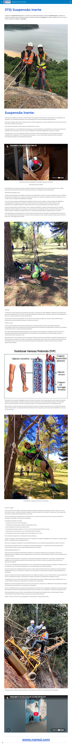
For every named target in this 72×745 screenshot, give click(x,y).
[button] (1, 2)
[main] (36, 10)
